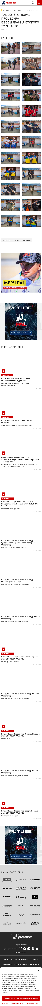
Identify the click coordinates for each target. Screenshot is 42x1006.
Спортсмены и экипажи (26, 964)
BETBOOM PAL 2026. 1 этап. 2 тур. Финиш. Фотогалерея (20, 694)
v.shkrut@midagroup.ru (21, 953)
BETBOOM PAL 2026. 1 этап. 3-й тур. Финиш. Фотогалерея (17, 580)
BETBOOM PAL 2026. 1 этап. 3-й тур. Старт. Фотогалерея (20, 617)
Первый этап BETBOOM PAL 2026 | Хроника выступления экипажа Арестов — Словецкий (20, 459)
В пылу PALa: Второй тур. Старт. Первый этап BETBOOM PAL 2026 (19, 811)
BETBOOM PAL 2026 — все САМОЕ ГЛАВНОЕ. (16, 421)
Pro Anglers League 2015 (12, 10)
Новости (8, 959)
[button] (39, 970)
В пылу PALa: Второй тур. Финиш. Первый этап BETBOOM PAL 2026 (20, 734)
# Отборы (27, 240)
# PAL (17, 240)
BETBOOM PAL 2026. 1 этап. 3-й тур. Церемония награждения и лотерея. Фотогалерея (18, 542)
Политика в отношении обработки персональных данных (20, 1003)
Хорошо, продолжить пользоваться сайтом (21, 998)
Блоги (35, 959)
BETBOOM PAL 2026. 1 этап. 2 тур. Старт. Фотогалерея (19, 771)
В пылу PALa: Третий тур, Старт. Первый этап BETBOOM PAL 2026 (19, 657)
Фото (36, 10)
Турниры (7, 964)
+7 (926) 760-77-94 (21, 945)
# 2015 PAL (7, 240)
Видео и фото (29, 10)
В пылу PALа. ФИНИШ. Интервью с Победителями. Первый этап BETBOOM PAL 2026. (19, 503)
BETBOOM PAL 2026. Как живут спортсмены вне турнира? (15, 379)
